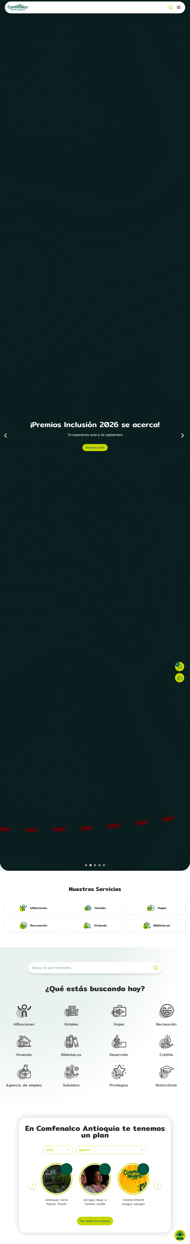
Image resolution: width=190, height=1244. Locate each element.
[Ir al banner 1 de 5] (86, 865)
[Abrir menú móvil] (179, 7)
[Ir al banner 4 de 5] (99, 865)
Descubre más (95, 448)
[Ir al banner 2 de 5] (90, 865)
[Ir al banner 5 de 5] (104, 865)
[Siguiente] (182, 435)
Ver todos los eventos (95, 1221)
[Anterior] (7, 435)
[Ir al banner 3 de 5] (95, 865)
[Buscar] (170, 7)
